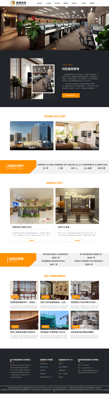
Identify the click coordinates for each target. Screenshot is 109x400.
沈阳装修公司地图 (83, 387)
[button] (51, 48)
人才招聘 (83, 3)
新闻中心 (74, 3)
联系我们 (92, 3)
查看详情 (31, 240)
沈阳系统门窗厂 (44, 363)
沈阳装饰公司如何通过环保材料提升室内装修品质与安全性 (84, 302)
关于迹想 (48, 3)
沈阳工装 (61, 363)
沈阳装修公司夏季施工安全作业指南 (53, 332)
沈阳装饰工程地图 (73, 387)
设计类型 (57, 3)
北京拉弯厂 (42, 370)
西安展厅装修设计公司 (45, 377)
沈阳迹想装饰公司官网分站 (94, 387)
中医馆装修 (62, 227)
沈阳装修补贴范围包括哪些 (82, 332)
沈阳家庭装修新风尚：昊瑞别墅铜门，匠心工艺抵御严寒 (23, 302)
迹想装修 (61, 377)
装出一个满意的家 (63, 373)
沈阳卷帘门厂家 (44, 367)
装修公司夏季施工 (63, 367)
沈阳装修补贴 (62, 370)
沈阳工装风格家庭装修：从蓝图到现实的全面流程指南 (53, 302)
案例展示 (66, 3)
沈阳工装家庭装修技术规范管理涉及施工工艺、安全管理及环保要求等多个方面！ (23, 332)
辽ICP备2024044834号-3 (61, 387)
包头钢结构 (42, 373)
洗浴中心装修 (18, 227)
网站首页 (39, 3)
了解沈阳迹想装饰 (70, 95)
